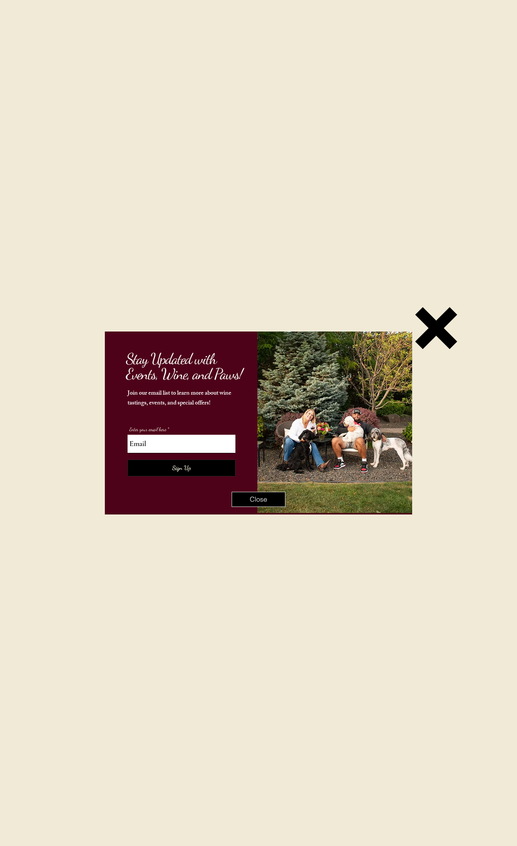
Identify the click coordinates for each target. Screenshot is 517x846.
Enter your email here (147, 429)
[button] (258, 499)
